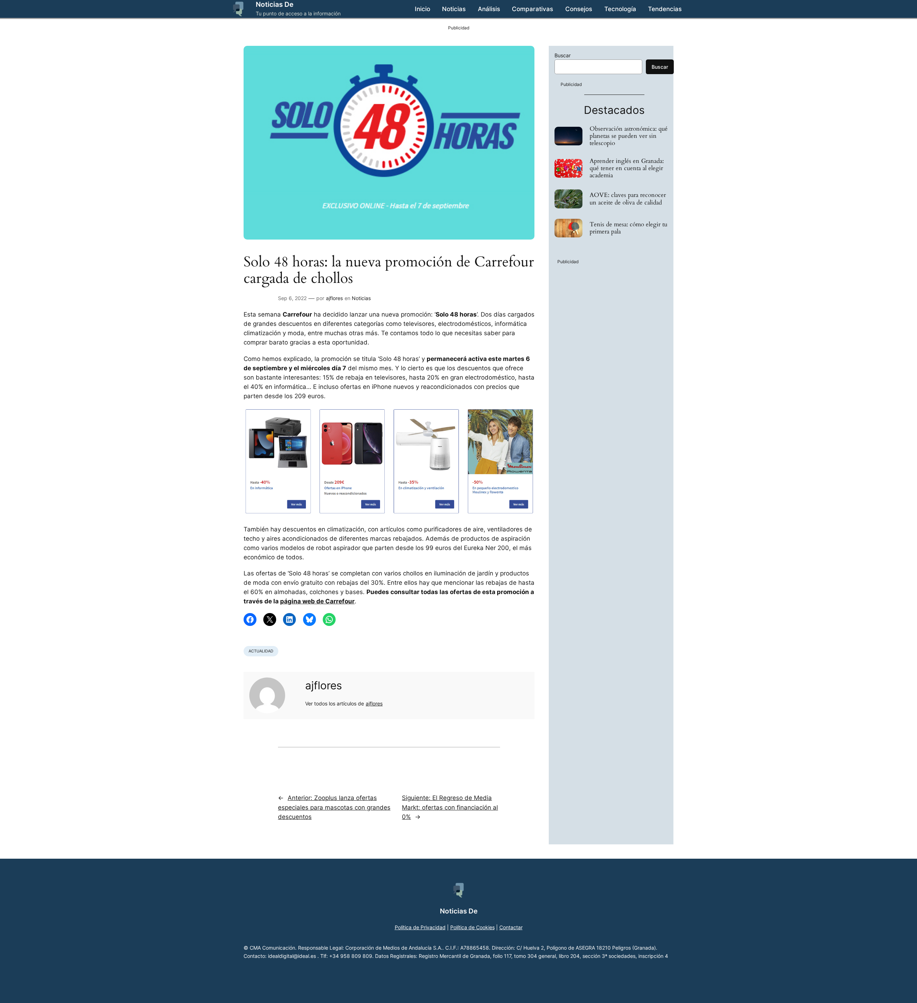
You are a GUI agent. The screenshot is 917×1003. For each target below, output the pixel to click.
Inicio (422, 9)
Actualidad (261, 651)
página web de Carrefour (317, 601)
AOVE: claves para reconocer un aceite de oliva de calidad (628, 199)
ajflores (334, 298)
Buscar (562, 55)
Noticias (361, 298)
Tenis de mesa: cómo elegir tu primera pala (628, 228)
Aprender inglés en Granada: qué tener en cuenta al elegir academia (627, 168)
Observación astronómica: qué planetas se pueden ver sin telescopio (629, 136)
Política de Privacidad (420, 927)
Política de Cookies (472, 927)
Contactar (511, 927)
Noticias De (274, 4)
